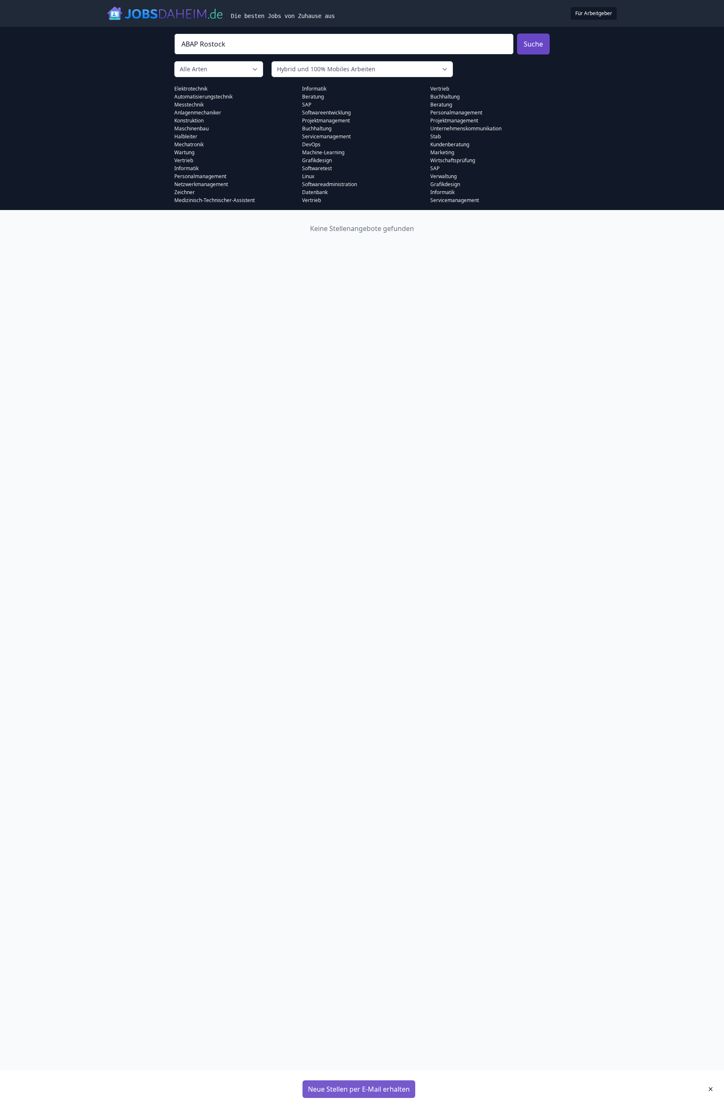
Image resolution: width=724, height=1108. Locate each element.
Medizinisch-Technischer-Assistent (214, 200)
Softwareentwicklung (326, 112)
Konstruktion (189, 120)
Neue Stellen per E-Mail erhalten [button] (359, 1089)
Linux (308, 176)
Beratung (313, 96)
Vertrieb (183, 160)
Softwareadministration (329, 184)
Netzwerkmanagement (201, 184)
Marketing (442, 152)
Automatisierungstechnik (203, 96)
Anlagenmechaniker (197, 112)
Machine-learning (323, 152)
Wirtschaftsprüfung (452, 160)
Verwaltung (443, 176)
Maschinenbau (191, 128)
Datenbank (315, 192)
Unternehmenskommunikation (466, 128)
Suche (533, 44)
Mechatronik (189, 144)
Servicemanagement (326, 136)
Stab (435, 136)
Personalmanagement (200, 176)
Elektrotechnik (190, 88)
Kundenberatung (449, 144)
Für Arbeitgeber (593, 13)
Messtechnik (189, 104)
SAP (306, 104)
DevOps (311, 144)
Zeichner (184, 192)
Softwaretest (317, 168)
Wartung (184, 152)
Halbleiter (185, 136)
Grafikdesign (317, 160)
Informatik (186, 168)
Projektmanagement (326, 120)
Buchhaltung (316, 128)
